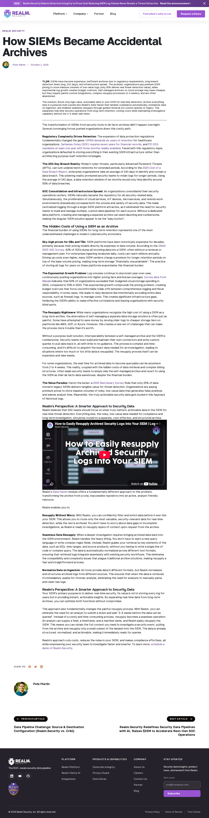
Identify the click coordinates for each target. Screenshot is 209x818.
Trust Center (194, 811)
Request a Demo (191, 13)
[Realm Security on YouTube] (20, 776)
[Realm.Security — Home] (17, 13)
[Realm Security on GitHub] (28, 776)
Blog (113, 13)
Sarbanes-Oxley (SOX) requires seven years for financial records (101, 144)
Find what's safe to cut (157, 13)
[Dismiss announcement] (204, 3)
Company (79, 13)
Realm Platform (71, 767)
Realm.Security (13, 31)
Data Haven (60, 491)
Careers (138, 772)
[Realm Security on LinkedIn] (11, 776)
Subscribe (174, 793)
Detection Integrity (104, 767)
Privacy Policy (152, 811)
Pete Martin (19, 64)
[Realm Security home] (19, 761)
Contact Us (140, 778)
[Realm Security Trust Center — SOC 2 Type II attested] (13, 789)
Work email (169, 778)
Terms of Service (173, 811)
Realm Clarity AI (71, 772)
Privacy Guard (101, 772)
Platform (59, 13)
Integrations (69, 778)
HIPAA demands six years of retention (109, 140)
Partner (99, 13)
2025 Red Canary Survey (108, 383)
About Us (139, 767)
